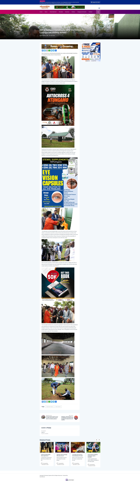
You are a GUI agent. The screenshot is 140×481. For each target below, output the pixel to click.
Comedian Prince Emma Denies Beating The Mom (77, 453)
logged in (43, 430)
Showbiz (61, 10)
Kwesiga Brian (45, 461)
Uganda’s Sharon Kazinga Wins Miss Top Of (62, 453)
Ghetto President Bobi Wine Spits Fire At (45, 453)
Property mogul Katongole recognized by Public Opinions (57, 1)
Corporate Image (49, 404)
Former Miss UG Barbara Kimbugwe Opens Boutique (93, 454)
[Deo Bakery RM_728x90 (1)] (60, 44)
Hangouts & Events (81, 10)
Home (41, 10)
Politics (73, 10)
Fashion (90, 10)
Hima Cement (58, 404)
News (46, 10)
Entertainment (53, 10)
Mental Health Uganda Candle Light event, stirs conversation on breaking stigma (52, 415)
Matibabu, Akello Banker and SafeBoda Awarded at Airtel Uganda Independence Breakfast (67, 416)
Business (67, 10)
